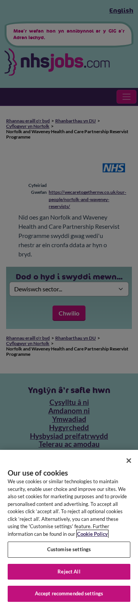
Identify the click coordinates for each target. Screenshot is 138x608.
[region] (69, 529)
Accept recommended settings (69, 593)
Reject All (69, 571)
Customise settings (69, 549)
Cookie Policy (92, 534)
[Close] (128, 460)
